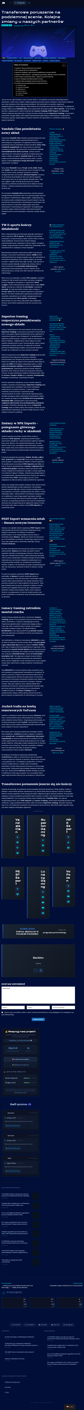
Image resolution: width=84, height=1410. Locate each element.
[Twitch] (17, 848)
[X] (23, 55)
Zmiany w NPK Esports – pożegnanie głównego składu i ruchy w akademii (40, 74)
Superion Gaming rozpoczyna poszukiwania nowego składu (35, 72)
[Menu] (29, 3)
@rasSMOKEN (54, 617)
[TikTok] (68, 842)
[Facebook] (18, 55)
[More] (37, 55)
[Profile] (17, 853)
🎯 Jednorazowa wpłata (20, 1059)
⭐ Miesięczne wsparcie (20, 1065)
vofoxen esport (55, 60)
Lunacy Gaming (22, 93)
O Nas (7, 1392)
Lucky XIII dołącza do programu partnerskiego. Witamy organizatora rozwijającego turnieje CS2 (14, 1251)
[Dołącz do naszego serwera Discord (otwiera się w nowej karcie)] (29, 1104)
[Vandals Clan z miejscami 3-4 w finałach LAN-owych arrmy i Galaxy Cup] (12, 1302)
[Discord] (43, 908)
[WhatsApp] (32, 55)
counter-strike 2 (12, 58)
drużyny (4, 25)
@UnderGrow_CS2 (56, 552)
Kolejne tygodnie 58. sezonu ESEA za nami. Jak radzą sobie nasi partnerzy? (15, 1232)
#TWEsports (54, 258)
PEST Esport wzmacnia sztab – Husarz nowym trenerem (34, 76)
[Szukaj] (10, 2)
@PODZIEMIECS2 (55, 546)
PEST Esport (22, 91)
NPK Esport (21, 89)
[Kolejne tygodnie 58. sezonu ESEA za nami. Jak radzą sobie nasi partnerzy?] (67, 1302)
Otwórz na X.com (14, 1125)
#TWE (60, 256)
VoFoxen (20, 95)
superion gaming (7, 60)
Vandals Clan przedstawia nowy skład (28, 68)
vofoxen (45, 60)
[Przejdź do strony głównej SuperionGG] (3, 3)
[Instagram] (41, 970)
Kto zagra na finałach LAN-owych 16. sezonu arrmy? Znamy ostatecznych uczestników (15, 1223)
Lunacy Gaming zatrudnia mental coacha (29, 79)
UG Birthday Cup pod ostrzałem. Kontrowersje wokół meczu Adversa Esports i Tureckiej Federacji (14, 1242)
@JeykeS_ (53, 719)
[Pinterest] (28, 55)
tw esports (27, 60)
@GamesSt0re (54, 550)
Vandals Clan (37, 60)
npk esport (38, 58)
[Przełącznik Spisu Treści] (63, 65)
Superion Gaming (23, 87)
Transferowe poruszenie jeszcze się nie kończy (31, 83)
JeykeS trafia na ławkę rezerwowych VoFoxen (31, 81)
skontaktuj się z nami (20, 1092)
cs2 (10, 25)
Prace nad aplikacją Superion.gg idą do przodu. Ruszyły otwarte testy (15, 1213)
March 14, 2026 (57, 173)
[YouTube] (43, 902)
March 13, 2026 (57, 651)
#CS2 (61, 258)
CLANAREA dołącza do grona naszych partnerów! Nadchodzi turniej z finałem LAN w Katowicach (15, 1195)
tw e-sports (18, 60)
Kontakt (8, 1387)
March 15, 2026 (58, 364)
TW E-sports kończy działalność (26, 70)
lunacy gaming (28, 58)
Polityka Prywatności (12, 1382)
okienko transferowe (49, 58)
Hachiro (38, 957)
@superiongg (55, 245)
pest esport (62, 58)
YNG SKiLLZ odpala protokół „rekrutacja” (12, 1261)
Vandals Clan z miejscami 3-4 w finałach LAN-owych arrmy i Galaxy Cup (15, 1204)
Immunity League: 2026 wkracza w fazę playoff (66, 1285)
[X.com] (35, 970)
